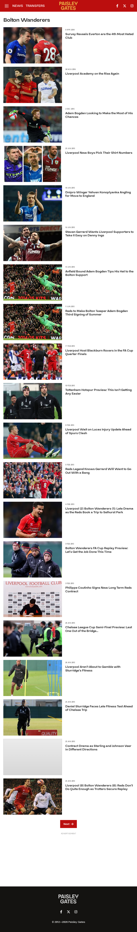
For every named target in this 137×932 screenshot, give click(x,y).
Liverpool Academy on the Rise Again (92, 74)
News (17, 6)
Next (66, 824)
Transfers (35, 6)
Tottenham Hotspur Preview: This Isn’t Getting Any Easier (98, 392)
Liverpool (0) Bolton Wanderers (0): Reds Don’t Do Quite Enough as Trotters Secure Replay (99, 787)
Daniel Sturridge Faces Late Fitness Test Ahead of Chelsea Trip (99, 708)
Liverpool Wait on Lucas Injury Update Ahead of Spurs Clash (98, 431)
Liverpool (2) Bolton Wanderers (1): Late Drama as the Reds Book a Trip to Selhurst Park (99, 510)
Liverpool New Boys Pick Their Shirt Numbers (98, 153)
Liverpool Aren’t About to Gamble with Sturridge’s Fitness (92, 669)
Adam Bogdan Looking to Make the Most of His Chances (99, 115)
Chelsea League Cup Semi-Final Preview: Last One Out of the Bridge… (98, 629)
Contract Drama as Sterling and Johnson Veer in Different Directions (98, 748)
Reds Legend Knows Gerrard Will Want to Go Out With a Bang (98, 471)
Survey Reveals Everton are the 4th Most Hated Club (99, 36)
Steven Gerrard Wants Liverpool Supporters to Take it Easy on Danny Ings (99, 234)
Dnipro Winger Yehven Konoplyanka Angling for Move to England (98, 194)
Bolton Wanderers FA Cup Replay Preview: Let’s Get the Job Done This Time (96, 550)
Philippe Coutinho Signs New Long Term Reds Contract (98, 590)
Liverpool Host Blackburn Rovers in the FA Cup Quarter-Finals (99, 352)
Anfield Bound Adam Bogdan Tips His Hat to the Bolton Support (99, 273)
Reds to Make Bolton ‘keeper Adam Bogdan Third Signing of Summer (96, 313)
